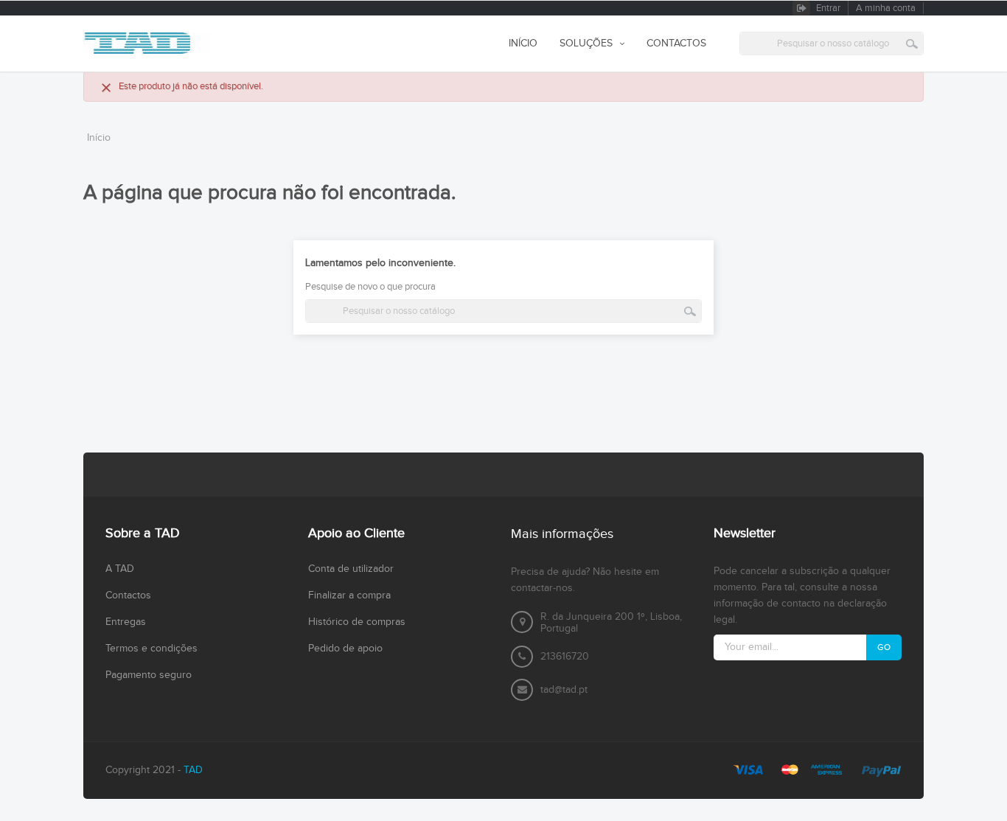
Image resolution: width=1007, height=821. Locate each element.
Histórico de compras (356, 622)
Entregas (125, 622)
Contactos (128, 595)
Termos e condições (151, 648)
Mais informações (562, 534)
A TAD (119, 569)
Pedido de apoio (345, 648)
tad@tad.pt (564, 690)
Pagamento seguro (148, 675)
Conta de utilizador (351, 569)
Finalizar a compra (349, 595)
